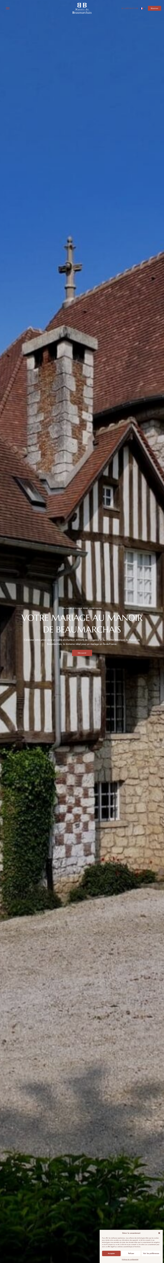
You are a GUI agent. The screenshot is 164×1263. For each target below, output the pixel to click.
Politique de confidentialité (130, 1259)
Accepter (111, 1253)
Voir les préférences (151, 1253)
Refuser (131, 1253)
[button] (159, 1233)
